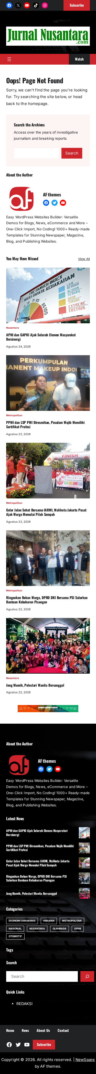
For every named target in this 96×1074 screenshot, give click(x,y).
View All (84, 259)
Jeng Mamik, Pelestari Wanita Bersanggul (35, 685)
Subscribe (44, 1044)
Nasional (15, 928)
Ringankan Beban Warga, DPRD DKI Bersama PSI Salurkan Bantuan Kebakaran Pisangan (47, 599)
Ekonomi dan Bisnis (22, 920)
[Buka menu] (9, 59)
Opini (77, 928)
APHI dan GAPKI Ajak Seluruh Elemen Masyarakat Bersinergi (41, 337)
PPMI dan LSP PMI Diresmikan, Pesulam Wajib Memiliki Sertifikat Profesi (45, 424)
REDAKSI (24, 1003)
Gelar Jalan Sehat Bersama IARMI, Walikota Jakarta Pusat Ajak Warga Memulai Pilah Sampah (46, 512)
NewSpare (85, 1059)
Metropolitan (14, 415)
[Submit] (87, 976)
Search (71, 153)
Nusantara (12, 327)
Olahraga (60, 928)
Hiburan (49, 920)
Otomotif (15, 936)
